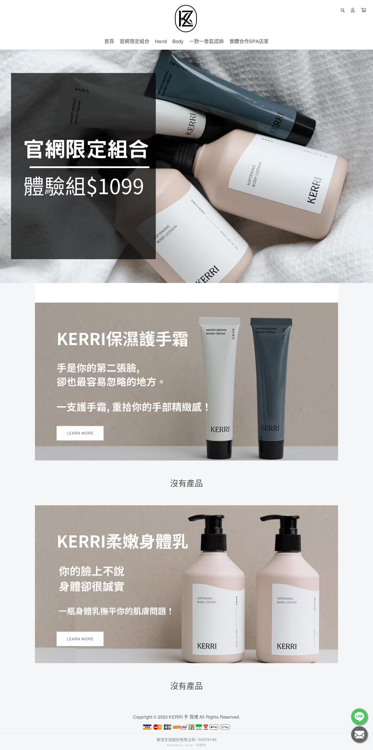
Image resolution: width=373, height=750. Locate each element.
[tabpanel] (186, 166)
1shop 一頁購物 (195, 745)
